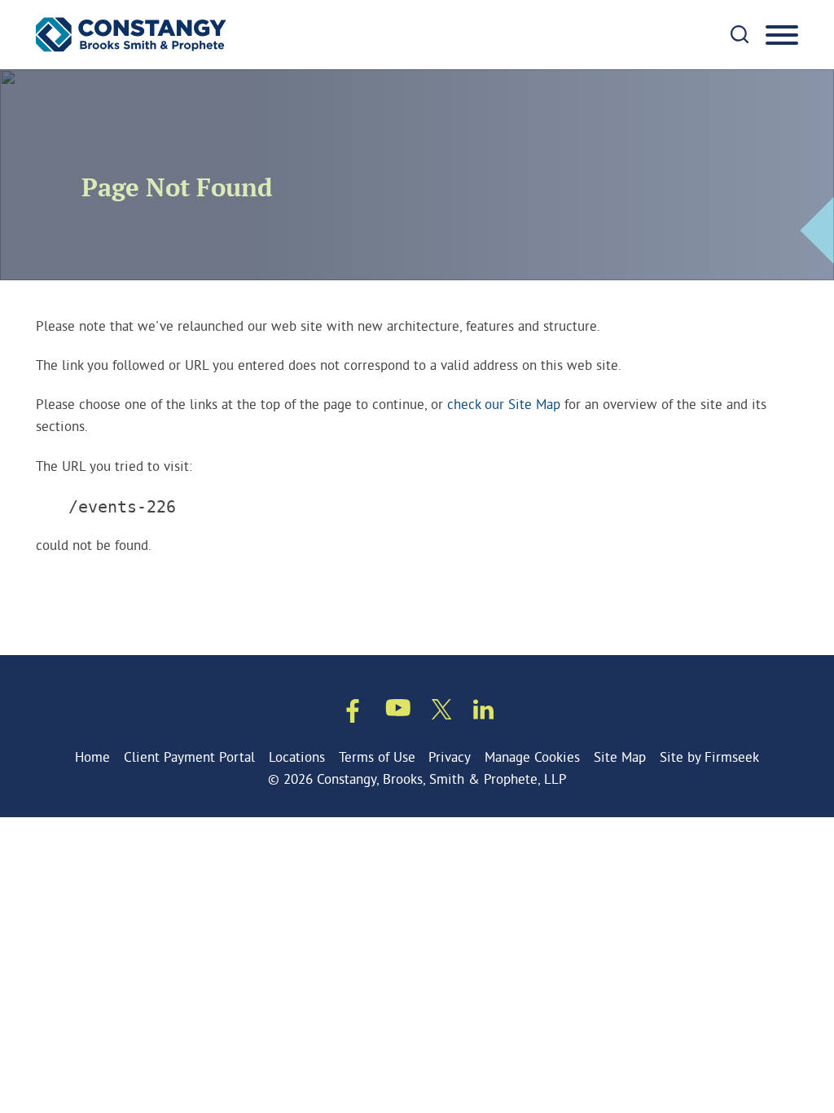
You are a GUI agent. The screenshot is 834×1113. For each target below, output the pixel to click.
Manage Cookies (532, 756)
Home (92, 756)
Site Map (620, 756)
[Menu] (781, 36)
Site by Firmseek (709, 756)
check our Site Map (503, 403)
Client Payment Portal (189, 756)
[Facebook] (352, 714)
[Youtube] (398, 710)
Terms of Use (377, 756)
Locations (297, 756)
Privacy (449, 756)
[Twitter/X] (442, 712)
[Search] (739, 34)
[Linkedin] (483, 712)
